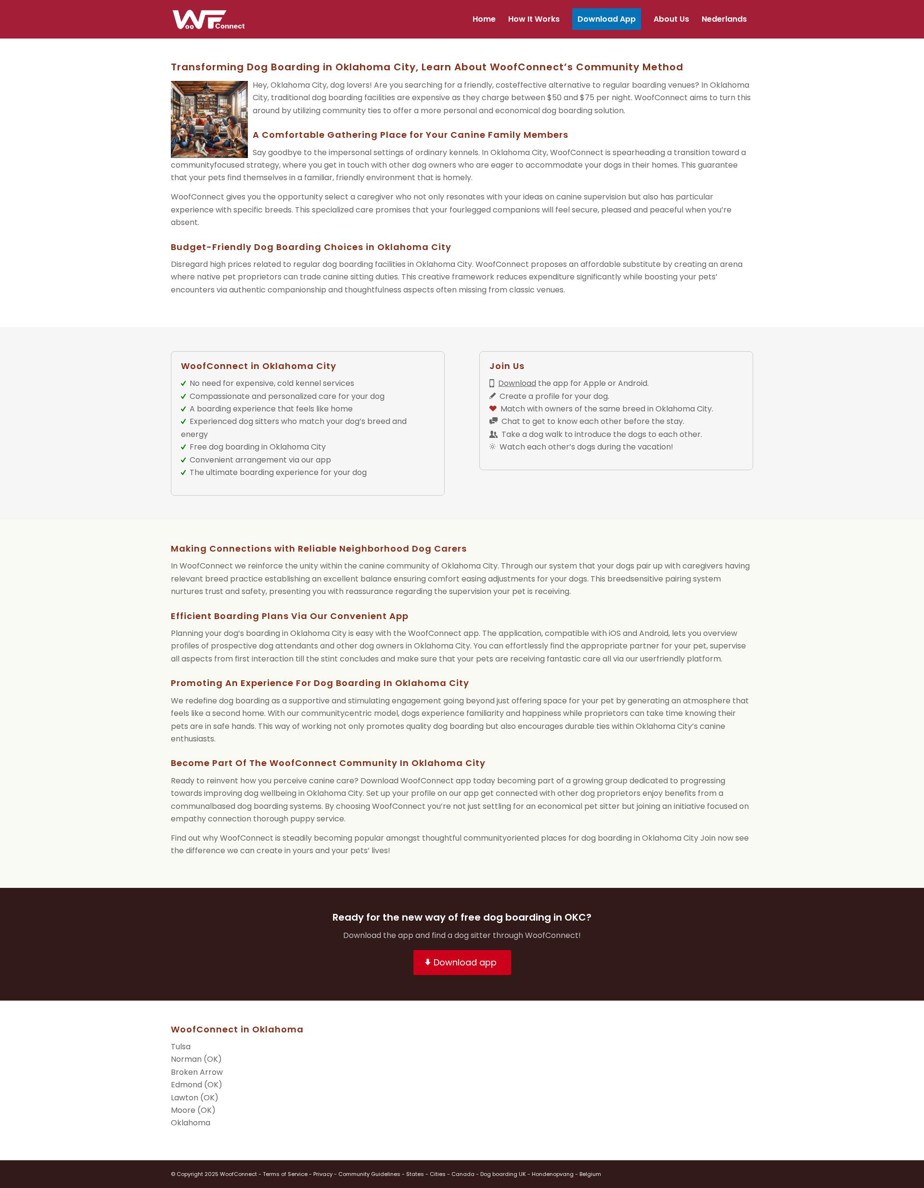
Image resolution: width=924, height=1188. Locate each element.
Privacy (323, 1174)
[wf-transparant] (211, 19)
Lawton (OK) (194, 1097)
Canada (463, 1174)
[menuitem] (484, 19)
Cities (438, 1174)
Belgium (590, 1174)
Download (517, 383)
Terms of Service (285, 1174)
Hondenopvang (553, 1174)
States (415, 1174)
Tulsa (181, 1046)
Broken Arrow (197, 1072)
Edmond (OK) (196, 1084)
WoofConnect (661, 97)
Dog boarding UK (503, 1174)
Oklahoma (190, 1122)
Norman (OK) (196, 1059)
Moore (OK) (193, 1110)
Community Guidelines (369, 1174)
